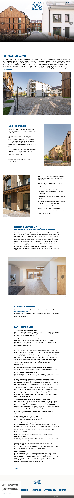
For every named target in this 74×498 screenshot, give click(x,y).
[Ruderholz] (37, 6)
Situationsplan (8, 69)
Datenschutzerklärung (6, 493)
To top (16, 468)
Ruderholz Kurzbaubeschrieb (22, 311)
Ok (10, 495)
